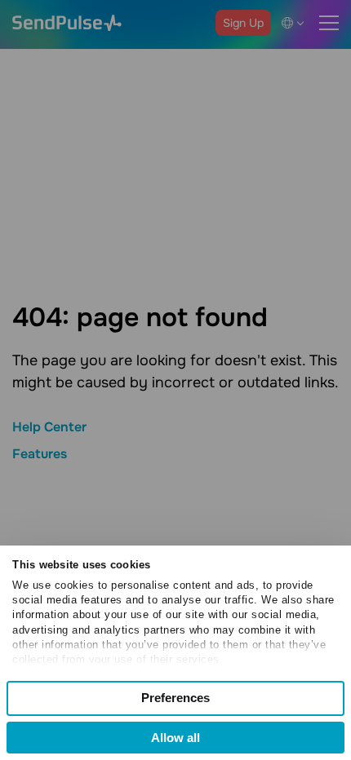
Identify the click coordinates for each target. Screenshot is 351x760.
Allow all (175, 738)
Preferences (175, 698)
